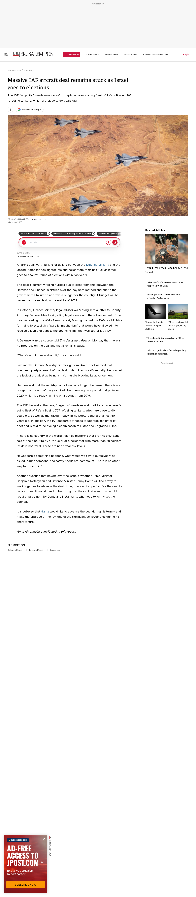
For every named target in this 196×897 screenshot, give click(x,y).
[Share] (10, 109)
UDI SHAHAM (24, 253)
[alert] (25, 864)
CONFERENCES (72, 54)
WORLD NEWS (111, 54)
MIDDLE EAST (130, 54)
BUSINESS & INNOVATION (155, 54)
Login (186, 54)
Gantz (45, 511)
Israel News (29, 70)
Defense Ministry (97, 264)
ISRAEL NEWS (92, 54)
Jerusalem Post (14, 70)
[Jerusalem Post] (32, 54)
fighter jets (55, 550)
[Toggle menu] (6, 54)
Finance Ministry (36, 550)
